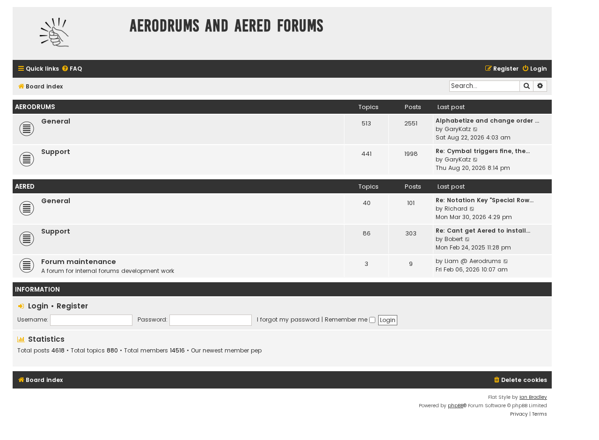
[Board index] (69, 33)
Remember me (347, 319)
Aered (25, 186)
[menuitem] (71, 69)
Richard (456, 209)
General (55, 121)
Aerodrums (35, 107)
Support (55, 151)
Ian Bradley (533, 397)
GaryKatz (458, 129)
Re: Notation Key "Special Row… (484, 200)
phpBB (455, 405)
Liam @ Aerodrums (473, 261)
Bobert (454, 239)
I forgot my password (288, 319)
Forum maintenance (78, 261)
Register (72, 306)
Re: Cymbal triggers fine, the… (483, 151)
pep (256, 350)
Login (38, 306)
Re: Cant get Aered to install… (483, 231)
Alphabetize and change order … (487, 121)
